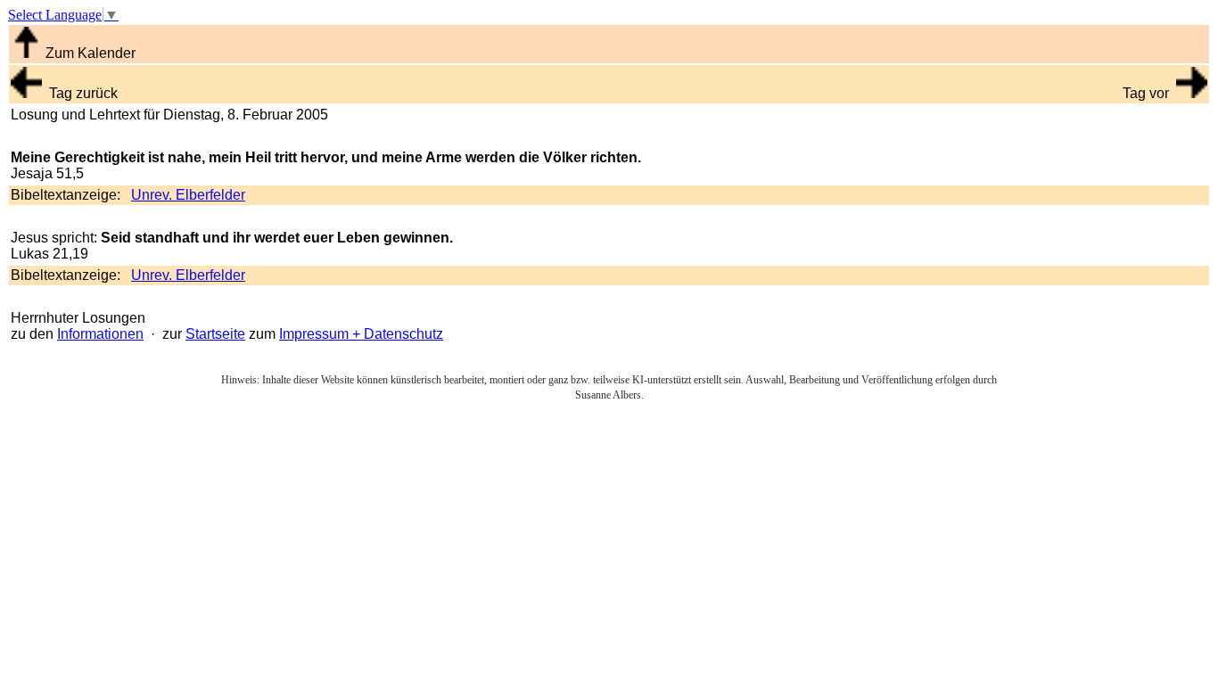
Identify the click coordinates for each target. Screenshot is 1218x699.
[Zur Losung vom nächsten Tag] (1191, 93)
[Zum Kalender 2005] (26, 53)
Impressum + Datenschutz (361, 333)
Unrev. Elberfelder (188, 194)
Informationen (100, 333)
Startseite (215, 333)
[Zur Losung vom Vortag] (26, 93)
